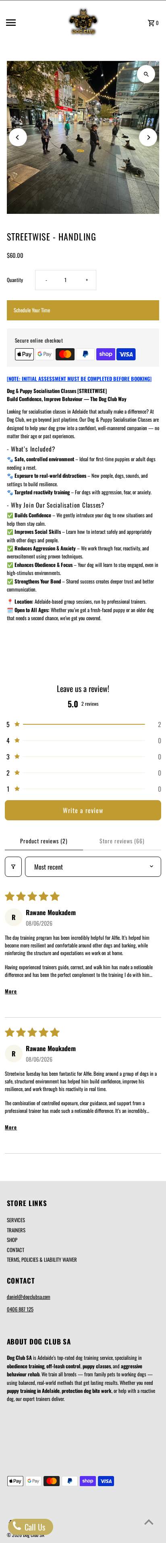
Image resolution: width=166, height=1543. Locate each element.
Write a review (83, 810)
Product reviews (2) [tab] (44, 840)
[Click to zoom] (146, 74)
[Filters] (13, 867)
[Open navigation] (33, 23)
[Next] (148, 137)
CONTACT (15, 1250)
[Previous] (18, 137)
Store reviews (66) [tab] (122, 840)
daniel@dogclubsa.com (28, 1296)
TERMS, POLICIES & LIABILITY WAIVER (42, 1259)
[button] (83, 724)
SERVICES (16, 1220)
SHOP (12, 1240)
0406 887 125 (20, 1309)
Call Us (34, 1527)
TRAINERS (16, 1230)
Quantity (15, 280)
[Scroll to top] (149, 1522)
